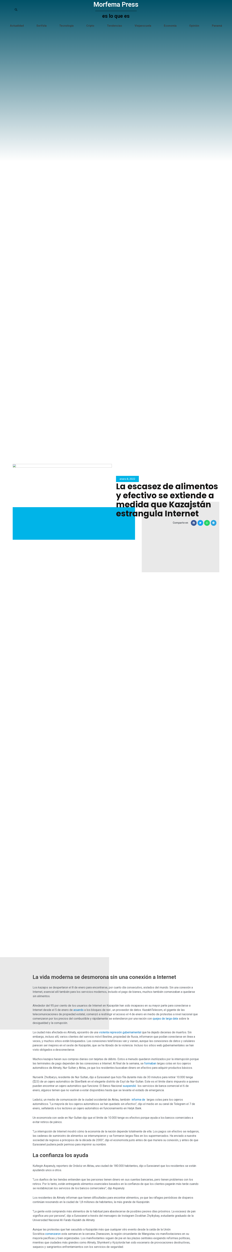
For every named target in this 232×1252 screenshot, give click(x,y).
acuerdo (78, 1010)
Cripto (90, 25)
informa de (138, 1099)
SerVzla (41, 25)
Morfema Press (116, 4)
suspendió (129, 1086)
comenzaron (53, 1234)
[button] (194, 523)
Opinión (194, 25)
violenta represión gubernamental (120, 1032)
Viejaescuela (143, 25)
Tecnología (66, 25)
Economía (170, 25)
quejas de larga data (166, 1018)
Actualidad (17, 25)
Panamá (217, 25)
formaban (150, 1063)
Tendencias (114, 25)
